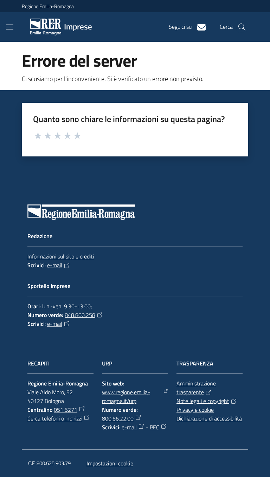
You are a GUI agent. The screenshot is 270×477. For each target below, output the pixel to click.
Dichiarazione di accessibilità (209, 418)
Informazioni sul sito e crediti (60, 256)
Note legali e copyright (202, 401)
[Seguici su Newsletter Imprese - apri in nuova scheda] (199, 26)
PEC (154, 427)
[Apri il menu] (10, 27)
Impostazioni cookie (109, 463)
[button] (242, 27)
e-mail (54, 265)
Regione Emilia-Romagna (48, 6)
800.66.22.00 (118, 418)
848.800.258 (80, 315)
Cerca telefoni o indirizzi (54, 418)
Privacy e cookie (195, 409)
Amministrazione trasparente (196, 387)
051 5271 (65, 409)
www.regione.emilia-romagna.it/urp (126, 396)
